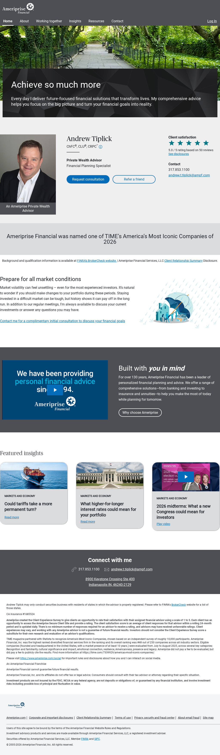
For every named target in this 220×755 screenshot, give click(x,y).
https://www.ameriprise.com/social (40, 658)
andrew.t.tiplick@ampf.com (189, 175)
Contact (117, 21)
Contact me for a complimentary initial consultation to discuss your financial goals (62, 321)
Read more (12, 517)
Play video (163, 524)
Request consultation (88, 179)
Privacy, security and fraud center (154, 717)
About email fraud (188, 717)
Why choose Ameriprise (140, 413)
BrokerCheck (178, 604)
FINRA (85, 738)
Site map (208, 717)
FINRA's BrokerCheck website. (97, 260)
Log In (212, 21)
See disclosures (178, 154)
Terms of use (123, 717)
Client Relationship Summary (183, 260)
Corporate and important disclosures (51, 717)
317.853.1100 (178, 170)
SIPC (97, 738)
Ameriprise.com (16, 717)
